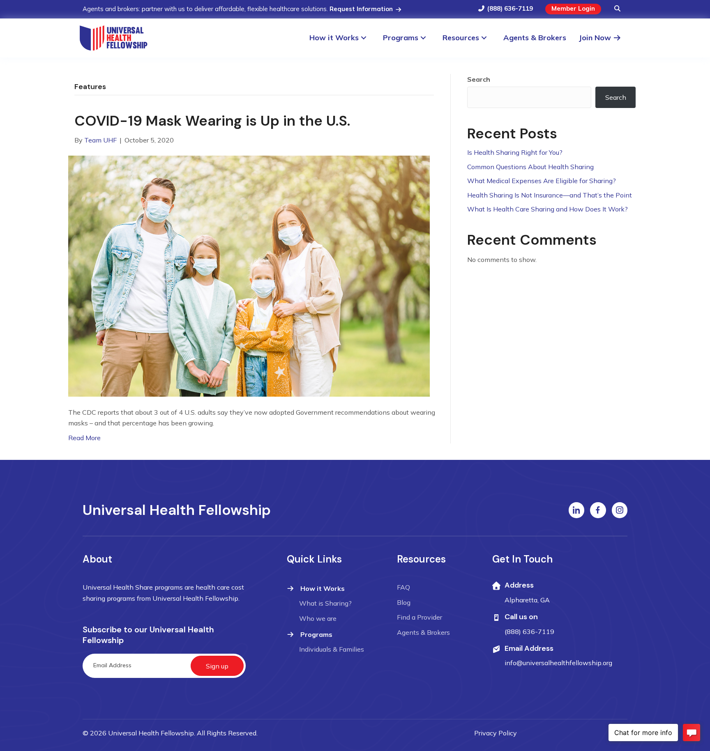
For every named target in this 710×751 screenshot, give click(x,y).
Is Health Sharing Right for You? (514, 152)
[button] (617, 9)
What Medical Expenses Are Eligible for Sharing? (541, 181)
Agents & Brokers (423, 632)
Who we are (318, 618)
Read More (84, 438)
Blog (403, 602)
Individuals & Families (331, 649)
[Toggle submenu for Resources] (488, 38)
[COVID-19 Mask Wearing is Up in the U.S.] (249, 275)
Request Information (362, 9)
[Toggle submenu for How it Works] (367, 38)
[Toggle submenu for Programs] (427, 38)
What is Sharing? (325, 603)
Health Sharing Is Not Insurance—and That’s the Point (549, 195)
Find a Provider (419, 617)
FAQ (403, 587)
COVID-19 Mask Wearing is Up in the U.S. (212, 120)
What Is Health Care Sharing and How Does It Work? (547, 209)
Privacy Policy (495, 733)
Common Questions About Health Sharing (530, 167)
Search (478, 79)
